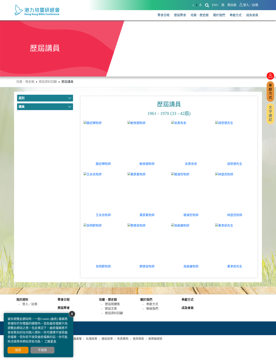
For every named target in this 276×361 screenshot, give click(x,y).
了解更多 (50, 341)
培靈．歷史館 (200, 15)
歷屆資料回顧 (48, 81)
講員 (22, 106)
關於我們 (219, 15)
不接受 (42, 350)
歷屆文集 (111, 308)
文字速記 (270, 114)
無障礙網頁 (155, 338)
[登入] (270, 76)
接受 (18, 350)
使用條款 (138, 338)
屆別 (22, 98)
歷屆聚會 (180, 15)
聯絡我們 (152, 308)
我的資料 (22, 299)
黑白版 (231, 5)
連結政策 (107, 338)
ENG (215, 5)
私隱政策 (91, 338)
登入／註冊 (29, 304)
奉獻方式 (236, 15)
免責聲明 (122, 338)
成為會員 (252, 15)
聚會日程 (164, 15)
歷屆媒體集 (112, 304)
